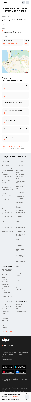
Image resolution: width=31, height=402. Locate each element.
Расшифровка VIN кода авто (20, 262)
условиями (15, 396)
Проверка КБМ (19, 210)
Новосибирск (5, 309)
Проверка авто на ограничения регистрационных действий (20, 233)
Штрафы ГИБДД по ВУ (7, 216)
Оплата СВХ (5, 282)
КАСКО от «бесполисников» (20, 173)
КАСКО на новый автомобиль (19, 193)
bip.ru (3, 146)
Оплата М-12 (5, 286)
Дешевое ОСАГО (6, 195)
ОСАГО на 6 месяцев (7, 170)
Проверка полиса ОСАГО (6, 192)
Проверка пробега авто (20, 246)
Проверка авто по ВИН (20, 217)
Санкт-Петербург (6, 306)
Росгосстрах (18, 275)
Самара (4, 323)
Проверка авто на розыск (20, 228)
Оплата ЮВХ (5, 284)
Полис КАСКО (19, 165)
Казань (4, 313)
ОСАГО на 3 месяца (7, 168)
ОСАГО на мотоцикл (7, 185)
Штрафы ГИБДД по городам (7, 228)
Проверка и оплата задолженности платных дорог (7, 270)
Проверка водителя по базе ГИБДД (20, 256)
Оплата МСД (5, 279)
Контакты (4, 354)
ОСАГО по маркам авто (7, 177)
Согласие (18, 285)
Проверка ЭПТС (19, 259)
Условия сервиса (7, 359)
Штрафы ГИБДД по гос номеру (7, 224)
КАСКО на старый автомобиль (20, 181)
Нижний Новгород (7, 316)
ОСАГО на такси (6, 180)
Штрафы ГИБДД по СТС (7, 213)
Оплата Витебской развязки (7, 297)
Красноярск (5, 318)
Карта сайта (18, 354)
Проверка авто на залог (20, 242)
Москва (4, 304)
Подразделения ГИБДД (14, 146)
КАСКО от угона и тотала (20, 189)
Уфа (3, 325)
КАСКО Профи (19, 170)
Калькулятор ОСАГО (7, 189)
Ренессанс (18, 289)
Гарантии (25, 352)
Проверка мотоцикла (21, 253)
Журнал (11, 354)
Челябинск (5, 320)
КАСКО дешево (19, 202)
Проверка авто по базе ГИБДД (20, 213)
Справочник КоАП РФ (7, 231)
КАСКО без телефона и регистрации (21, 185)
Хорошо (26, 397)
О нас (19, 352)
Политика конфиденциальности (11, 357)
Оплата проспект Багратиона (6, 289)
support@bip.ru (8, 345)
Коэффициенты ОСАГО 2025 (6, 198)
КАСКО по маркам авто (20, 199)
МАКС (17, 287)
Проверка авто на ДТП (20, 224)
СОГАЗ (17, 280)
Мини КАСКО (18, 168)
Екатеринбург (5, 311)
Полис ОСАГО (5, 165)
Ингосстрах (18, 277)
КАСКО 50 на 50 (19, 196)
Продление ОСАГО (7, 187)
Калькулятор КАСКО (20, 176)
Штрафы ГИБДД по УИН (7, 220)
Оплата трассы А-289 (6, 293)
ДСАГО (4, 182)
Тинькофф (18, 270)
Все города (5, 327)
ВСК (16, 282)
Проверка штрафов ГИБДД (7, 209)
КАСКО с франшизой (20, 179)
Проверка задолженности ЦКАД (6, 276)
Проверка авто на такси (20, 238)
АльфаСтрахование (20, 273)
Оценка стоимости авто (20, 249)
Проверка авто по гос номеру (21, 220)
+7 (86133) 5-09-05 (10, 43)
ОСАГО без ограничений (5, 173)
